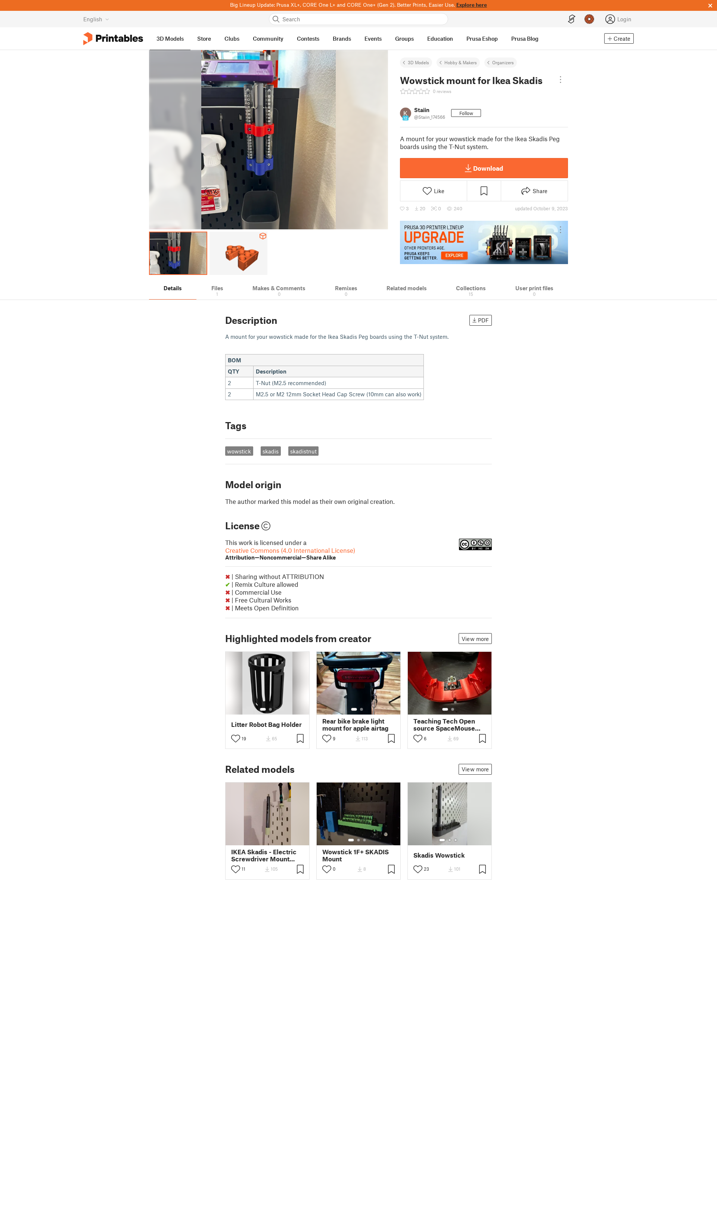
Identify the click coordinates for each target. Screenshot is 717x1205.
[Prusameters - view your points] (589, 19)
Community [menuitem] (268, 38)
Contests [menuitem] (308, 38)
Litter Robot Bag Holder (266, 724)
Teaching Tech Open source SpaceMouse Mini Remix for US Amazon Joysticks (444, 725)
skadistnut (303, 451)
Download (488, 168)
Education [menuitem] (440, 38)
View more (475, 638)
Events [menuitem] (373, 38)
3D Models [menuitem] (170, 38)
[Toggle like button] (235, 738)
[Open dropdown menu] (560, 79)
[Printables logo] (113, 38)
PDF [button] (483, 320)
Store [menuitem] (204, 38)
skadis (271, 451)
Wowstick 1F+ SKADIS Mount (355, 855)
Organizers (503, 62)
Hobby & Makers (460, 62)
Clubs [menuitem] (231, 38)
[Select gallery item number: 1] (263, 709)
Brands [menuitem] (342, 38)
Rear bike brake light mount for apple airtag (355, 725)
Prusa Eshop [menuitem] (482, 38)
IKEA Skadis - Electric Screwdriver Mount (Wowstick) (264, 855)
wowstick (239, 451)
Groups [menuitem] (404, 38)
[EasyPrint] (571, 19)
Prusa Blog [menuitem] (524, 38)
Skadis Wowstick (439, 855)
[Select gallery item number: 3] (364, 840)
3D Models (418, 62)
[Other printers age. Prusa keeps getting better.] (484, 242)
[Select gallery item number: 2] (270, 709)
